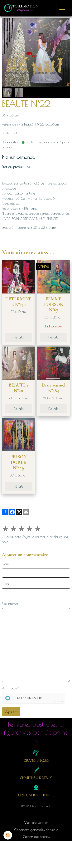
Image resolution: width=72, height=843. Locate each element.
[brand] (22, 8)
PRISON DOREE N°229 (18, 462)
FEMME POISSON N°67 (53, 304)
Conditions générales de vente (36, 830)
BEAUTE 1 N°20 (18, 387)
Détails (18, 337)
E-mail (6, 584)
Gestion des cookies (36, 837)
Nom (5, 564)
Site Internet (10, 604)
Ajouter (11, 712)
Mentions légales (36, 823)
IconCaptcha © (58, 702)
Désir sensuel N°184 (53, 387)
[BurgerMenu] (62, 8)
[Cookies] (7, 835)
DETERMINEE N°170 (18, 301)
